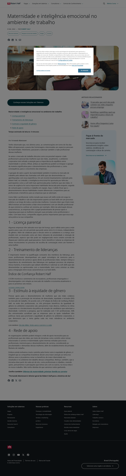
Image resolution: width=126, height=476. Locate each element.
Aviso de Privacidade (77, 65)
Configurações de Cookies (65, 60)
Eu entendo (84, 70)
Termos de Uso (62, 63)
